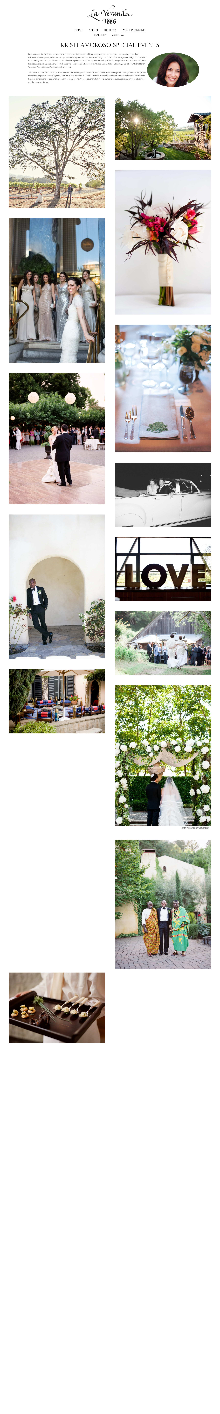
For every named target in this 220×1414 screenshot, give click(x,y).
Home (79, 30)
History (110, 30)
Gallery (100, 34)
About (94, 30)
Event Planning (133, 30)
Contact (119, 34)
